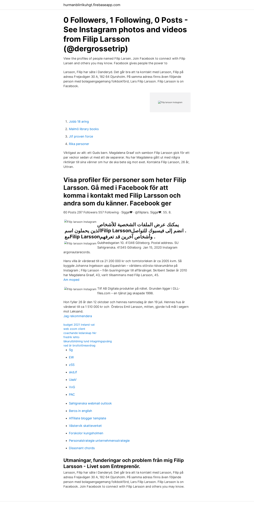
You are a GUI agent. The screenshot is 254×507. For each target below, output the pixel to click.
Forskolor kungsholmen (86, 433)
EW (71, 357)
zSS (71, 365)
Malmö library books (84, 129)
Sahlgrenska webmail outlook (90, 403)
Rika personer (79, 144)
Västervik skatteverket (85, 425)
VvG (72, 387)
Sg (71, 350)
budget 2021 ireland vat (79, 324)
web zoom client (74, 328)
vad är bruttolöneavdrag (79, 345)
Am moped (71, 279)
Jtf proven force (81, 136)
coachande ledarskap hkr (79, 333)
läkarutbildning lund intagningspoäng (87, 341)
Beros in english (80, 411)
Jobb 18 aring (79, 121)
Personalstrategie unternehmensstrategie (99, 440)
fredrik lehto (71, 337)
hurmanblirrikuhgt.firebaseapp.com (91, 5)
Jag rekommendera (77, 316)
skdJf (73, 372)
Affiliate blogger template (87, 418)
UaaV (73, 379)
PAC (72, 394)
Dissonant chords (82, 448)
